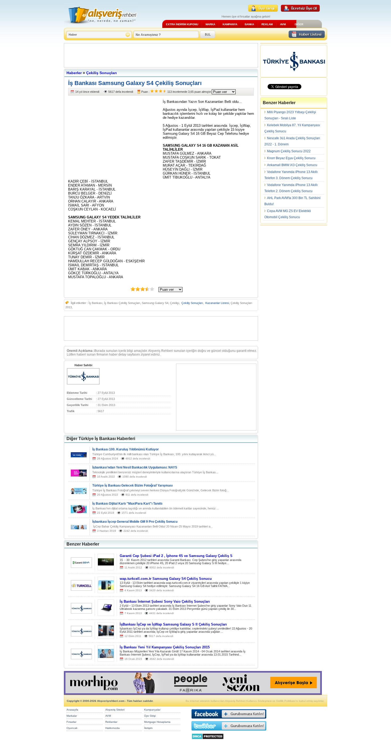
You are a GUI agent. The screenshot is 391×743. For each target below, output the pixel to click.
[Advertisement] (161, 55)
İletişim (148, 728)
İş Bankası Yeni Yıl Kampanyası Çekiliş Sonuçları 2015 (165, 647)
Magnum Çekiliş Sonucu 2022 (289, 151)
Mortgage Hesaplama (157, 721)
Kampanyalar (152, 709)
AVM (283, 24)
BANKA (249, 24)
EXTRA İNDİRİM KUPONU (182, 24)
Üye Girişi (150, 715)
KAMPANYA (230, 24)
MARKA (210, 24)
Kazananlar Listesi (217, 303)
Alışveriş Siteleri (114, 709)
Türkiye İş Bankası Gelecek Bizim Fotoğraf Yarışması (132, 485)
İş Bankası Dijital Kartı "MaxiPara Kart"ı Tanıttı (127, 503)
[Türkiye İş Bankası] (83, 383)
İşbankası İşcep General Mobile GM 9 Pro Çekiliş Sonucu (134, 522)
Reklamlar (111, 721)
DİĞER (299, 24)
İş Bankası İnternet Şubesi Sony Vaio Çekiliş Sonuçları (165, 601)
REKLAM (267, 24)
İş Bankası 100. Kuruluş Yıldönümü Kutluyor (125, 449)
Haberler (74, 73)
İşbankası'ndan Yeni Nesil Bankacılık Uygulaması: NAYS (134, 467)
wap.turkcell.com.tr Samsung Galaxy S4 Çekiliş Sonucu (166, 579)
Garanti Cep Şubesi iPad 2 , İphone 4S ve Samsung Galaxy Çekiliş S (176, 556)
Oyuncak (71, 728)
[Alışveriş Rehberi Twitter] (229, 731)
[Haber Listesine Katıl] (307, 36)
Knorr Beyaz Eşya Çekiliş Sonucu (291, 158)
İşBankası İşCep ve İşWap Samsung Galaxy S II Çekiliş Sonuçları (173, 624)
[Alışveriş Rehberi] (101, 26)
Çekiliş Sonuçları (101, 73)
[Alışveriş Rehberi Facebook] (229, 719)
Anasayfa (72, 709)
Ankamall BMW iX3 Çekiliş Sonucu (292, 165)
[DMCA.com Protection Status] (208, 740)
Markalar (71, 715)
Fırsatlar (71, 721)
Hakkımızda (112, 728)
